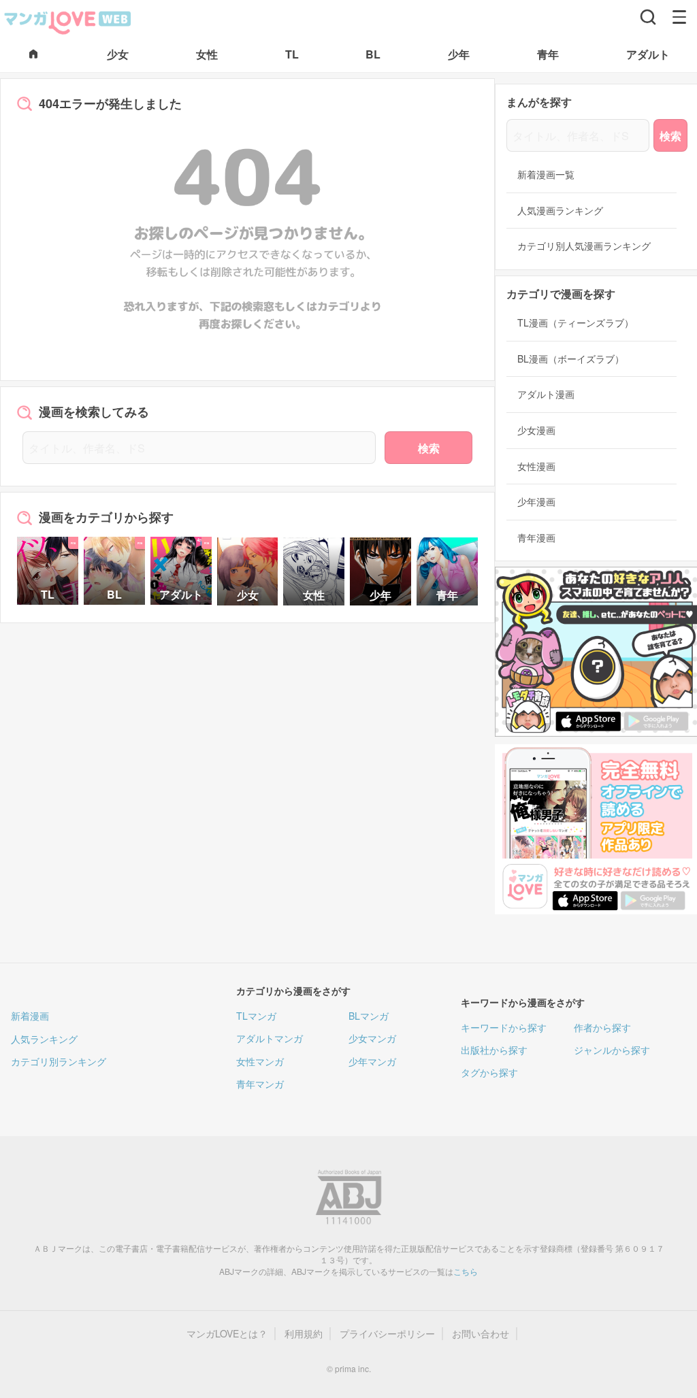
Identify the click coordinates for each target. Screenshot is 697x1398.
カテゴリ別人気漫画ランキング (584, 245)
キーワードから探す (504, 1027)
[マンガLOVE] (68, 21)
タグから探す (489, 1072)
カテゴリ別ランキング (58, 1061)
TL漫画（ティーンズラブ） (575, 322)
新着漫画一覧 (545, 174)
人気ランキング (44, 1039)
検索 (429, 448)
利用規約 (304, 1333)
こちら (465, 1271)
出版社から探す (494, 1049)
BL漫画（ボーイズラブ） (570, 358)
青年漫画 (536, 537)
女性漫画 (536, 466)
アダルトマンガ (269, 1038)
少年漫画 (536, 501)
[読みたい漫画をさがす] (648, 17)
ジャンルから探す (612, 1049)
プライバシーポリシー (387, 1333)
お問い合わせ (480, 1333)
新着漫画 (30, 1015)
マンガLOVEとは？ (227, 1333)
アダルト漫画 (545, 394)
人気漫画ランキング (560, 210)
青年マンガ (260, 1084)
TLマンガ (256, 1015)
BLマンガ (368, 1015)
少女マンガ (372, 1038)
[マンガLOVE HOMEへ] (33, 55)
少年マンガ (372, 1061)
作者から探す (602, 1027)
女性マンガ (260, 1061)
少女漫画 (536, 430)
